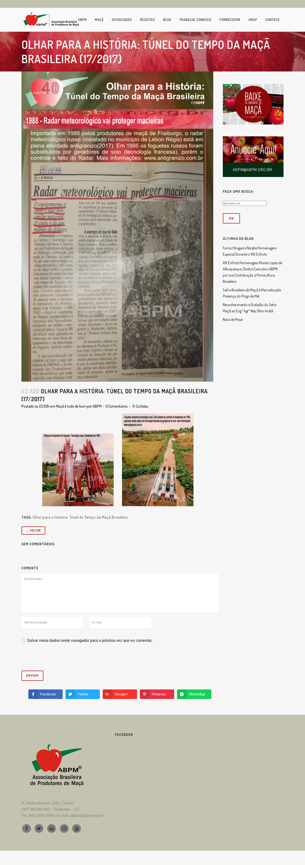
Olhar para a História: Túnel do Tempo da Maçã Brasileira (80, 517)
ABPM (97, 406)
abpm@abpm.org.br (87, 816)
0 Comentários (117, 406)
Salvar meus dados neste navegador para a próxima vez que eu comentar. (89, 640)
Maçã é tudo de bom (71, 406)
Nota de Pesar (233, 319)
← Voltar (33, 530)
